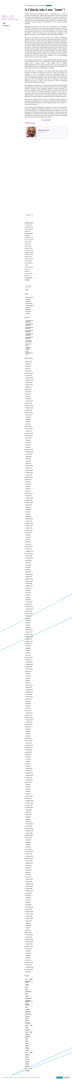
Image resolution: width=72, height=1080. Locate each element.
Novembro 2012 (29, 719)
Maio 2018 (28, 567)
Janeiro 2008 (29, 853)
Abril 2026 (28, 368)
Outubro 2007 (29, 860)
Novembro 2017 (29, 581)
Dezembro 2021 (29, 470)
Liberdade (27, 1036)
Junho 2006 (28, 897)
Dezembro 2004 (29, 939)
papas (31, 1052)
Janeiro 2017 (29, 604)
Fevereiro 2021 (29, 493)
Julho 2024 (28, 417)
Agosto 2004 (29, 948)
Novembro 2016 (29, 608)
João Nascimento (29, 303)
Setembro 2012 (29, 724)
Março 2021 (28, 491)
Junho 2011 (28, 759)
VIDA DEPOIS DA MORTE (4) (29, 328)
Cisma (26, 993)
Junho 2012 (28, 731)
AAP (4, 23)
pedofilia (27, 1054)
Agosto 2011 (28, 754)
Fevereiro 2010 (29, 796)
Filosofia (27, 1016)
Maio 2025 (28, 394)
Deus (26, 1007)
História (27, 1020)
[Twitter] (30, 286)
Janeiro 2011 (28, 770)
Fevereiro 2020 (29, 518)
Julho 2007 (28, 867)
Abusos (30, 979)
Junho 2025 (28, 391)
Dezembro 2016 (29, 606)
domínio (27, 1009)
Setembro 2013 (29, 696)
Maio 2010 (28, 789)
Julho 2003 (28, 971)
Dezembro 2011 (29, 745)
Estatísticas (28, 1014)
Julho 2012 (28, 729)
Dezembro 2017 (29, 578)
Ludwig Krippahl (46, 120)
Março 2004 (28, 960)
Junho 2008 (28, 842)
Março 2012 (28, 738)
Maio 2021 (28, 486)
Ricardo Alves (43, 130)
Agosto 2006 (29, 893)
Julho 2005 (28, 923)
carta (26, 989)
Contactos (6, 25)
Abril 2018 (28, 569)
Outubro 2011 (29, 749)
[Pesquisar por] (32, 215)
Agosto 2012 (28, 726)
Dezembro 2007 (29, 856)
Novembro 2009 (29, 803)
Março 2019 (28, 544)
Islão (26, 1032)
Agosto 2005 (29, 920)
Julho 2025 (28, 389)
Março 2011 (28, 766)
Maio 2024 (28, 421)
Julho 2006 (28, 895)
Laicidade (27, 1034)
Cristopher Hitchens (28, 1001)
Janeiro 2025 (29, 403)
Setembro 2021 (29, 477)
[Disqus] (46, 159)
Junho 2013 (28, 703)
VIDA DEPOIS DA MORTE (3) (29, 331)
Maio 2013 (28, 705)
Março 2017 (28, 599)
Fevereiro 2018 (29, 574)
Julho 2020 (28, 507)
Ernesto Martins (29, 297)
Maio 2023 (28, 444)
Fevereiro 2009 (29, 823)
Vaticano (27, 1070)
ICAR (31, 1025)
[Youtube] (27, 289)
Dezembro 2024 (29, 405)
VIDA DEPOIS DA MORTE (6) (29, 321)
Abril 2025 (28, 396)
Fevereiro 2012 (29, 740)
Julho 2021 (28, 481)
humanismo (27, 1023)
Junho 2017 (28, 592)
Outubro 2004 (29, 943)
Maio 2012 (28, 733)
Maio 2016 (28, 622)
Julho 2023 (28, 440)
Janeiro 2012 (29, 742)
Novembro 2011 (29, 747)
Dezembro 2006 (29, 883)
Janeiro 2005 (29, 937)
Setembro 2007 (29, 863)
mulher (27, 1045)
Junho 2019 (28, 537)
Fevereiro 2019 (29, 546)
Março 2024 (28, 426)
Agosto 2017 (28, 588)
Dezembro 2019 (29, 523)
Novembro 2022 (29, 451)
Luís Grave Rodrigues (30, 305)
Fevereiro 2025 (29, 401)
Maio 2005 (28, 927)
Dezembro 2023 (29, 433)
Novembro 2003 (29, 969)
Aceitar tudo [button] (59, 1077)
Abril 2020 (28, 514)
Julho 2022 (28, 458)
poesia (26, 1057)
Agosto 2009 (29, 809)
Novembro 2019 (29, 525)
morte (26, 1043)
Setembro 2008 (29, 835)
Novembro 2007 (29, 858)
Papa (26, 1052)
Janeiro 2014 (29, 687)
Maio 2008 (28, 844)
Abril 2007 (28, 874)
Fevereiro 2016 (29, 629)
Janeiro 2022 (29, 467)
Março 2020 (28, 516)
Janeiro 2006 (29, 909)
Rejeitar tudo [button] (66, 1077)
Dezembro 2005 (29, 911)
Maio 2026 (28, 366)
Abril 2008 (28, 846)
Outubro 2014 (29, 666)
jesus (31, 1032)
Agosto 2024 (29, 414)
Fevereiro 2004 (29, 962)
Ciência (26, 996)
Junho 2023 (28, 442)
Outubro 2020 (29, 500)
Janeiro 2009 (29, 826)
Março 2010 (28, 793)
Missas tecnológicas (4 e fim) (29, 353)
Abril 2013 (28, 708)
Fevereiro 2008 (29, 851)
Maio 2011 (28, 761)
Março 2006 (28, 904)
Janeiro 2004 (29, 964)
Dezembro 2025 (29, 377)
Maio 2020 (28, 511)
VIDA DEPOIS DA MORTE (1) (29, 338)
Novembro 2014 (29, 664)
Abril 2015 (28, 652)
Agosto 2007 (29, 865)
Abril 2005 (28, 930)
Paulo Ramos (28, 309)
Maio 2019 (28, 539)
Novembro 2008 (29, 830)
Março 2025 (28, 398)
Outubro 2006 (29, 888)
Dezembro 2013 (29, 689)
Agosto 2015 (28, 643)
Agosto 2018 (28, 560)
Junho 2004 (28, 953)
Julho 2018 (28, 562)
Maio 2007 (28, 872)
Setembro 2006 (29, 890)
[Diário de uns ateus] (9, 11)
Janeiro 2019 (29, 548)
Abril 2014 (28, 680)
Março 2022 (28, 463)
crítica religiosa (27, 1004)
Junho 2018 (28, 565)
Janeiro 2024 (29, 431)
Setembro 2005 (29, 918)
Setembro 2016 (29, 613)
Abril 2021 (28, 488)
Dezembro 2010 (29, 773)
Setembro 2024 (29, 412)
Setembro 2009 (29, 807)
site (26, 1068)
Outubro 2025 (29, 382)
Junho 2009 (28, 814)
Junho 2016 (28, 620)
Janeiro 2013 (29, 715)
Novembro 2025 (29, 380)
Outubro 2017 (29, 583)
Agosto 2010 (28, 782)
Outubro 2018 (29, 555)
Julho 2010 (28, 784)
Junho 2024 (28, 419)
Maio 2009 (28, 816)
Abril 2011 (28, 763)
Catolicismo (28, 991)
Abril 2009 (28, 819)
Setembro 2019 (29, 530)
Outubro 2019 (29, 528)
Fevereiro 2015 (29, 657)
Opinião (27, 1050)
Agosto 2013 (28, 699)
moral (26, 1041)
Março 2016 (28, 627)
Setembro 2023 (29, 435)
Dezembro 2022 (29, 449)
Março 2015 (28, 655)
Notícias (27, 1048)
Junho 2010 (28, 786)
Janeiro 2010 (29, 798)
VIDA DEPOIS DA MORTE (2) (29, 334)
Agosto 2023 (29, 437)
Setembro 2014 (29, 669)
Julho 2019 (28, 535)
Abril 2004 (28, 957)
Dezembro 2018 (29, 551)
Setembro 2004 (29, 946)
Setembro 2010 (29, 779)
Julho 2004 (28, 950)
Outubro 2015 (29, 639)
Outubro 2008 (29, 833)
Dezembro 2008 (29, 828)
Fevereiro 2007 (29, 879)
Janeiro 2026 (29, 375)
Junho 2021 (28, 484)
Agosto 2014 (28, 671)
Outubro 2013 (29, 694)
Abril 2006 (28, 902)
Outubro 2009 (29, 805)
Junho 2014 (28, 675)
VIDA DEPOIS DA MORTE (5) (29, 325)
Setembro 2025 (29, 384)
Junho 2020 (28, 509)
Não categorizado (48, 5)
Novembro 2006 (29, 886)
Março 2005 (28, 932)
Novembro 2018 (29, 553)
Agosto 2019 (28, 532)
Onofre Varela (28, 307)
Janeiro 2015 (28, 659)
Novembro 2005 (29, 913)
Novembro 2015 (29, 636)
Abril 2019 (28, 541)
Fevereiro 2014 (29, 685)
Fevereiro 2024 (29, 428)
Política (27, 1059)
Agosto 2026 (29, 361)
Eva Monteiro (28, 299)
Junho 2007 (28, 870)
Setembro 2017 (29, 585)
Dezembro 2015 (29, 634)
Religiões (27, 1066)
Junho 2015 (28, 648)
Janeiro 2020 (29, 521)
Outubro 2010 (29, 777)
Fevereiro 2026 (29, 373)
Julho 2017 (28, 590)
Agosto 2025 (28, 387)
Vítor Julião (28, 313)
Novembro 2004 (29, 941)
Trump (30, 1068)
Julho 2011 (28, 756)
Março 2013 (28, 710)
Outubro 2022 (29, 454)
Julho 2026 (28, 364)
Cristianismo (28, 998)
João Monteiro (28, 301)
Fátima (26, 1018)
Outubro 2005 (29, 916)
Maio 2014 (28, 678)
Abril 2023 (28, 447)
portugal (27, 1061)
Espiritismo (27, 1011)
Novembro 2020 (29, 498)
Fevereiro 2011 (29, 768)
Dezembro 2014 (29, 662)
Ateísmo (27, 984)
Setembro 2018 (29, 558)
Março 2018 (28, 571)
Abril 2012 (28, 736)
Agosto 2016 (28, 615)
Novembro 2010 (29, 775)
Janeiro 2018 (29, 576)
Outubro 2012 (29, 722)
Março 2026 (28, 370)
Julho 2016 (28, 618)
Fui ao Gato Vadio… (28, 344)
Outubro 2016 (29, 611)
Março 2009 (28, 821)
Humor (26, 1025)
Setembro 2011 (29, 752)
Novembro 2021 (29, 472)
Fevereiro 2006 (29, 907)
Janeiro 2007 (29, 881)
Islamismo (27, 1029)
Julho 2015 (28, 645)
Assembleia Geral (27, 982)
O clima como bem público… (29, 341)
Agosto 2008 (29, 837)
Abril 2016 (28, 625)
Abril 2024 (28, 424)
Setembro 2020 (29, 502)
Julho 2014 (28, 673)
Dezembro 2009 (29, 800)
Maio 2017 (28, 595)
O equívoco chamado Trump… (28, 348)
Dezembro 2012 (29, 717)
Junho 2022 (28, 461)
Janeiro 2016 (29, 632)
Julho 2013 (28, 701)
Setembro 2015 (29, 641)
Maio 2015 (28, 650)
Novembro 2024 (29, 407)
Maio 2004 (28, 955)
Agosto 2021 (28, 479)
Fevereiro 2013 (29, 712)
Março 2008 (28, 849)
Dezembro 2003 (29, 967)
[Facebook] (27, 286)
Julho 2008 (28, 840)
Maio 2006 (28, 900)
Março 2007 (28, 877)
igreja (26, 1027)
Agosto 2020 (29, 504)
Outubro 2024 (29, 410)
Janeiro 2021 (29, 495)
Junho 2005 (28, 925)
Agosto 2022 (29, 456)
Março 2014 (28, 682)
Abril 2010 (28, 791)
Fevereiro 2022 (29, 465)
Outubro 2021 (29, 474)
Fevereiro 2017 (29, 602)
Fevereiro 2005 (29, 934)
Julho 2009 (28, 812)
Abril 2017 (28, 597)
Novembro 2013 (29, 692)
